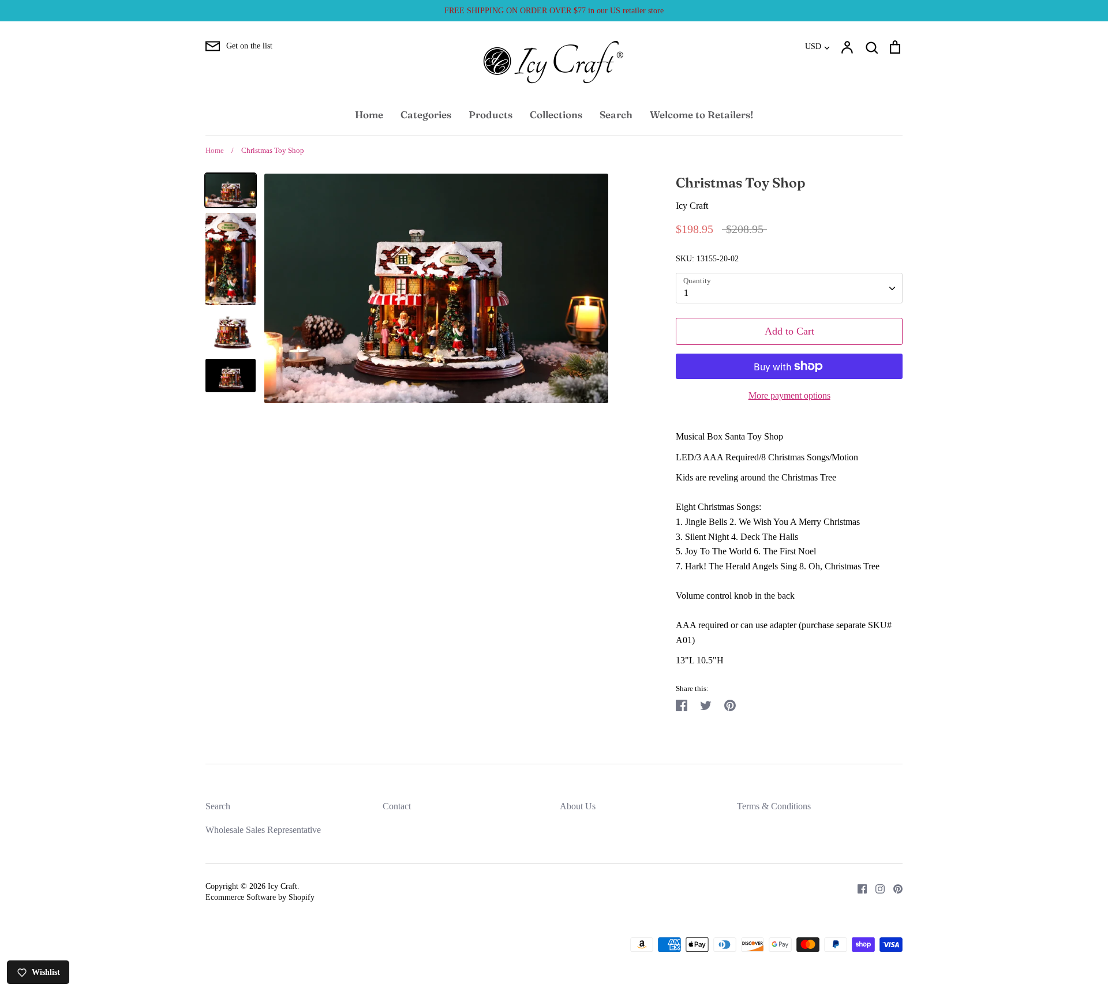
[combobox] (789, 288)
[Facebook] (858, 888)
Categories (425, 114)
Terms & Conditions (774, 806)
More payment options (789, 395)
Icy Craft (692, 206)
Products (490, 114)
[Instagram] (876, 888)
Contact (397, 806)
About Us (578, 806)
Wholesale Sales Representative (263, 830)
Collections (556, 114)
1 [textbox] (686, 293)
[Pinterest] (894, 888)
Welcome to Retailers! (701, 114)
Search (616, 114)
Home (369, 114)
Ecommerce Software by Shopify (260, 897)
